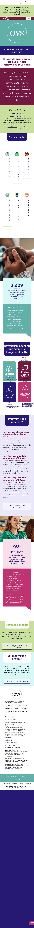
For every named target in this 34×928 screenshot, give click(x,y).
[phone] (23, 779)
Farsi (18, 12)
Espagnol (24, 12)
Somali (17, 14)
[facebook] (10, 779)
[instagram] (17, 779)
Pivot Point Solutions (21, 787)
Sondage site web (9, 776)
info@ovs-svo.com (16, 750)
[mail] (20, 779)
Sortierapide (32, 923)
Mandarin (11, 12)
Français (26, 10)
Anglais (19, 10)
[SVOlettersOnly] (6, 18)
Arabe (5, 12)
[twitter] (14, 779)
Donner (24, 776)
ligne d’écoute (12, 127)
